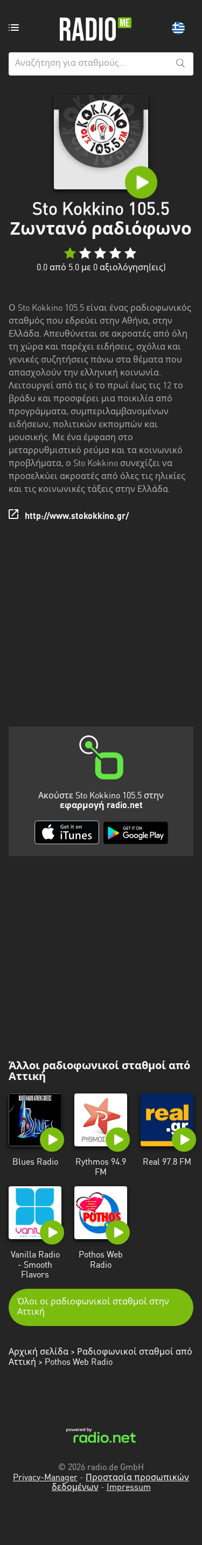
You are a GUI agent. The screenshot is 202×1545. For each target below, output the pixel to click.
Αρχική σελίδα (38, 1352)
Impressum (129, 1488)
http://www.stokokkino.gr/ (77, 516)
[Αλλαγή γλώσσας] (178, 28)
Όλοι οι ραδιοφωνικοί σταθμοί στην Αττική (93, 1307)
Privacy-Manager (45, 1478)
